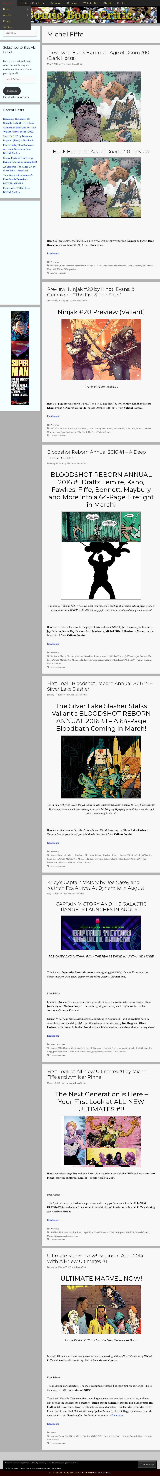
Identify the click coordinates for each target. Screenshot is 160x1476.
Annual (53, 855)
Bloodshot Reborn (75, 656)
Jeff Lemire (147, 265)
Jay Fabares (119, 656)
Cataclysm (117, 1415)
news (89, 1051)
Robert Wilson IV (126, 659)
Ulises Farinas (119, 1051)
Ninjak (139, 428)
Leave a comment (58, 272)
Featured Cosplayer (32, 3)
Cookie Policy (56, 1468)
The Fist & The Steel (87, 432)
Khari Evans (81, 428)
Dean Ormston (134, 265)
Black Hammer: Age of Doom (88, 265)
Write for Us (90, 3)
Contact (122, 3)
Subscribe (12, 91)
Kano (150, 656)
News (6, 9)
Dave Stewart (120, 265)
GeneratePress (102, 1472)
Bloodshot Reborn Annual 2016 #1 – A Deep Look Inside (96, 455)
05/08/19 (54, 265)
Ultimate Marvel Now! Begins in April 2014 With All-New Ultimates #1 (95, 1258)
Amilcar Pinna (75, 1232)
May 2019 (51, 269)
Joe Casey (57, 1051)
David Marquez (101, 1232)
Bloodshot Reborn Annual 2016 (98, 656)
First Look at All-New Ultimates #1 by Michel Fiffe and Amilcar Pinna (97, 1074)
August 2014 (56, 1048)
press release (97, 1051)
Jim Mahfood (141, 1048)
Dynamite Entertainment (113, 1048)
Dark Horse (107, 265)
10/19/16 (54, 428)
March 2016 (65, 659)
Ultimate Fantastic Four (132, 1436)
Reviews (72, 3)
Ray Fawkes (111, 659)
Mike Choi (130, 428)
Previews (55, 3)
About (107, 3)
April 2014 (88, 1232)
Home (7, 3)
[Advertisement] (26, 252)
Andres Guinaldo (67, 428)
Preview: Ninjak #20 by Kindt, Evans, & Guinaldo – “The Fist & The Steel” (91, 292)
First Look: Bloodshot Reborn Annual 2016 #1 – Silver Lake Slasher (99, 686)
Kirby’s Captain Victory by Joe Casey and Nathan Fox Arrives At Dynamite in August (95, 885)
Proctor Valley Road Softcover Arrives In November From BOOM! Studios (18, 149)
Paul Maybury (90, 659)
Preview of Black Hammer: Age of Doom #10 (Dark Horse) (98, 55)
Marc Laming (94, 428)
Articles (7, 15)
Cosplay (7, 21)
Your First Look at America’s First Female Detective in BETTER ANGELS (18, 179)
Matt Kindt (107, 428)
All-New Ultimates (59, 1232)
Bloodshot (79, 855)
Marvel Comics (142, 1232)
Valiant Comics (104, 432)
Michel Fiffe (62, 269)
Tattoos (7, 27)
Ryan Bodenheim (68, 432)
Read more (53, 253)
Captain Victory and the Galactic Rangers (82, 1048)
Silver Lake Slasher (67, 862)
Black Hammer (67, 265)
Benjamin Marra (58, 656)
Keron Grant (53, 659)
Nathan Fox (80, 1051)
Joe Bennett (142, 656)
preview (73, 269)
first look (136, 855)
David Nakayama (117, 1232)
